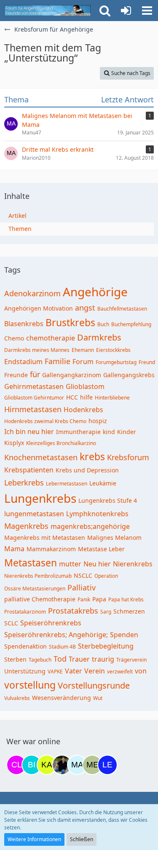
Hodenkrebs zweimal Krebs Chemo (45, 421)
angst (85, 308)
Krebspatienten (29, 470)
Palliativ (81, 587)
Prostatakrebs (73, 611)
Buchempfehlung (131, 324)
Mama (14, 548)
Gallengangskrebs (129, 375)
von (141, 671)
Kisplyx (14, 443)
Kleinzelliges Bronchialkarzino (61, 443)
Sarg (105, 611)
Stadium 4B (62, 646)
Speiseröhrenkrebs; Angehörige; (56, 634)
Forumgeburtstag (116, 362)
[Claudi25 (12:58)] (16, 765)
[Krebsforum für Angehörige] (47, 10)
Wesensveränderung (61, 698)
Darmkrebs (99, 337)
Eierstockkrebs (113, 350)
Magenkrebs (26, 526)
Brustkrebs (70, 322)
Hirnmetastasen (33, 409)
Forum (83, 361)
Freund (147, 362)
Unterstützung (25, 671)
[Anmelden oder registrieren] (126, 10)
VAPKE (55, 671)
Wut (97, 698)
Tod (60, 659)
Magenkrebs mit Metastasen (44, 538)
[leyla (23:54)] (107, 765)
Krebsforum (128, 457)
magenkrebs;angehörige (90, 526)
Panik (84, 599)
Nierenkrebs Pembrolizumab (38, 575)
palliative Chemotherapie (39, 599)
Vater (73, 671)
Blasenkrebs (23, 323)
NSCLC (83, 575)
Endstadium (23, 361)
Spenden (124, 634)
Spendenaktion (25, 646)
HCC (72, 397)
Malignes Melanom (114, 538)
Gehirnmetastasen (34, 386)
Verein (94, 671)
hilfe (86, 397)
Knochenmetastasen (41, 457)
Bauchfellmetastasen (122, 308)
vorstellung (30, 685)
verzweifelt (120, 671)
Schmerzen (129, 611)
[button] (147, 10)
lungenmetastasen (34, 513)
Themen (20, 229)
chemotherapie (50, 338)
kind (109, 432)
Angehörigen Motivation (38, 308)
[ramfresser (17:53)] (62, 765)
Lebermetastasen (66, 483)
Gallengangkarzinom (71, 375)
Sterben (15, 659)
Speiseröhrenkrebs (50, 622)
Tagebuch (40, 659)
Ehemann (83, 350)
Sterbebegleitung (106, 646)
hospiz (97, 421)
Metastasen (30, 562)
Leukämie (102, 483)
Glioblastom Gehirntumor (34, 397)
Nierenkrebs (133, 563)
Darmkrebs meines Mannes (37, 350)
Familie (57, 361)
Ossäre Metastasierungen (34, 588)
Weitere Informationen (34, 839)
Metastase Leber (101, 549)
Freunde (16, 375)
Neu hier (97, 563)
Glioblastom (85, 386)
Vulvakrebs (17, 698)
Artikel (17, 216)
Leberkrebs (24, 482)
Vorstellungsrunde (94, 685)
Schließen (81, 839)
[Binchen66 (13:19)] (31, 765)
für (35, 374)
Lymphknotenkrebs (97, 513)
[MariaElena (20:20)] (77, 765)
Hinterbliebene (112, 397)
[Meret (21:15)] (92, 765)
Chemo (14, 338)
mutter (70, 563)
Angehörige (95, 292)
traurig (103, 659)
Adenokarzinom (32, 293)
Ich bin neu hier (29, 431)
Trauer (79, 659)
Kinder (126, 432)
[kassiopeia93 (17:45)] (47, 765)
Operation (106, 575)
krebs (92, 456)
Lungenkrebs (40, 498)
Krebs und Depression (87, 470)
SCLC (11, 623)
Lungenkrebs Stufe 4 (107, 500)
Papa (99, 599)
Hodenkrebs (83, 409)
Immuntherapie (78, 432)
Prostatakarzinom (25, 611)
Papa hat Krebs (126, 599)
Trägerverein (131, 659)
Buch (103, 324)
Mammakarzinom (51, 549)
